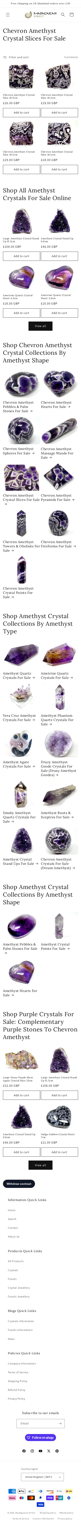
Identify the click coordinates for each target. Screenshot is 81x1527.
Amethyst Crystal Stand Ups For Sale (18, 861)
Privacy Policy (16, 1398)
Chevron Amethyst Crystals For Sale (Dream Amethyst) (56, 863)
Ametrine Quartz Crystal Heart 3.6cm (56, 297)
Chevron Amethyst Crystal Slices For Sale (21, 497)
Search (12, 1219)
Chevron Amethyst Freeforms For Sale (56, 544)
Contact (13, 1227)
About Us (14, 1236)
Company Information (22, 1363)
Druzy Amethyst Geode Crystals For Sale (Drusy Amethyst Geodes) (58, 768)
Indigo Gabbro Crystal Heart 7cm (58, 1136)
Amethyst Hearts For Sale (20, 993)
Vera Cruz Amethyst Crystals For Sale (19, 717)
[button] (8, 14)
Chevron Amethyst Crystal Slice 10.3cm (57, 96)
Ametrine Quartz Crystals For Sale (55, 675)
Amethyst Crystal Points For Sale (55, 946)
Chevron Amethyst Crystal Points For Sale (18, 592)
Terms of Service (18, 1372)
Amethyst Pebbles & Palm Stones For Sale (20, 946)
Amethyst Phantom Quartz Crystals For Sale (57, 719)
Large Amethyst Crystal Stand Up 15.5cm (21, 240)
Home (11, 1210)
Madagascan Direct (25, 1512)
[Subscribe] (60, 1423)
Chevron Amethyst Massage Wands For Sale (57, 453)
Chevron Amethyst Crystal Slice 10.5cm (19, 96)
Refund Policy (16, 1390)
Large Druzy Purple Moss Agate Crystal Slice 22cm (18, 1079)
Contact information (43, 1518)
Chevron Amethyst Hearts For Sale (56, 404)
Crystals (13, 1270)
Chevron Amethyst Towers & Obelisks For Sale (21, 546)
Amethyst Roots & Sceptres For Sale (56, 815)
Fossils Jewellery (18, 1296)
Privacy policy (65, 1518)
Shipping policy (48, 1512)
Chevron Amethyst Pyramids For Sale (56, 497)
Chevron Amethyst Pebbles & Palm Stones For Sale (18, 406)
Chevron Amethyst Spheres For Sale (18, 451)
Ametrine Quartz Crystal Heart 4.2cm (18, 297)
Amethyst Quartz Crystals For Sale (17, 675)
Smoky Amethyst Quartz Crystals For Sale (19, 817)
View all (40, 326)
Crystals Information (21, 1321)
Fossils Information (20, 1330)
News (11, 1339)
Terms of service (20, 1518)
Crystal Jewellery (19, 1287)
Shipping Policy (17, 1381)
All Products (16, 1261)
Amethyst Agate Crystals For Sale (17, 764)
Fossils (12, 1279)
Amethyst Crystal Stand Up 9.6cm (57, 240)
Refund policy (67, 1512)
